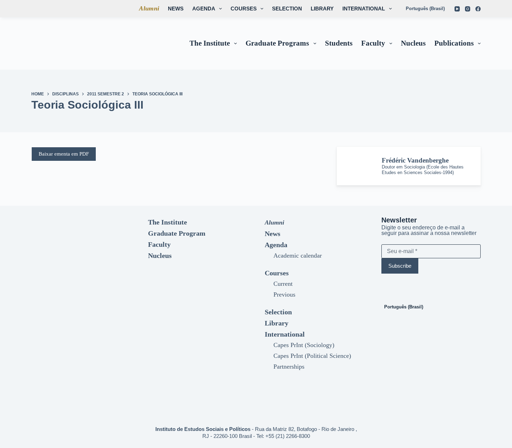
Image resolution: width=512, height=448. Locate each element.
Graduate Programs (277, 43)
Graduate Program (176, 233)
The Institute (209, 43)
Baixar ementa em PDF (64, 154)
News (176, 8)
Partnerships (288, 366)
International (363, 8)
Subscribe (399, 266)
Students (338, 43)
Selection (287, 8)
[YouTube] (457, 8)
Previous (284, 294)
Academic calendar (297, 255)
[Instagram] (467, 8)
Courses (244, 8)
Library (322, 8)
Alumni (149, 8)
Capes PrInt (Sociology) (303, 344)
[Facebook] (478, 8)
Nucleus (413, 43)
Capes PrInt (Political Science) (312, 355)
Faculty (373, 43)
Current (283, 283)
